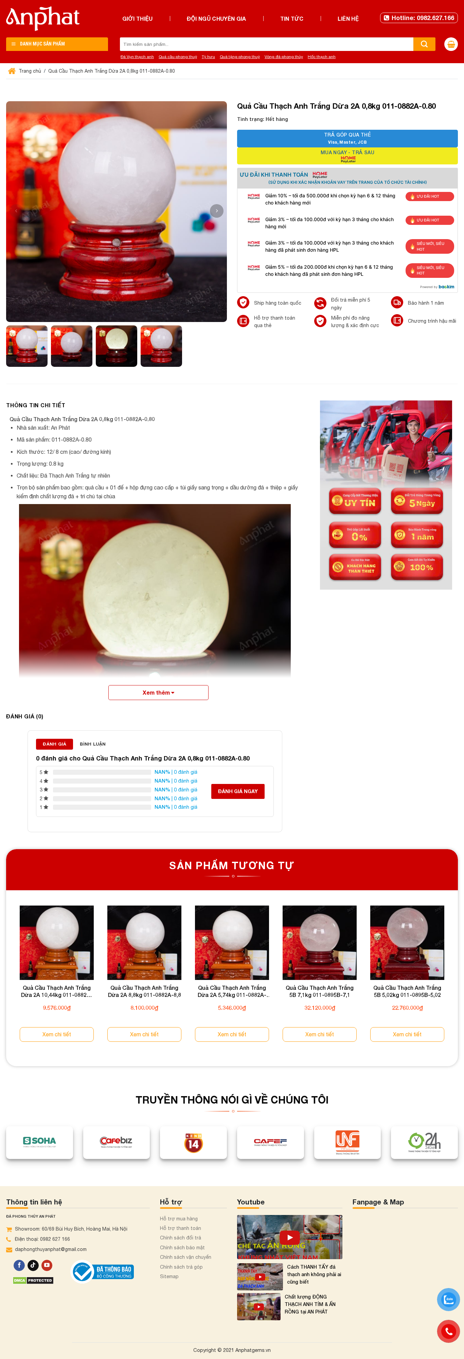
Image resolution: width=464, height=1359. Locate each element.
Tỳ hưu (208, 56)
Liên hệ (348, 18)
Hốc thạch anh (322, 56)
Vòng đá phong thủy (284, 56)
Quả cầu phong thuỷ (178, 56)
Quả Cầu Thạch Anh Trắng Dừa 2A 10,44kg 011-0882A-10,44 (57, 991)
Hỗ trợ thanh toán (180, 1228)
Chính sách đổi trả (180, 1237)
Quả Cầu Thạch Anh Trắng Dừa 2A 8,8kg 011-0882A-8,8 (144, 991)
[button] (217, 211)
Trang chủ (29, 71)
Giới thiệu (137, 18)
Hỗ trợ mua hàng (179, 1218)
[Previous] (6, 980)
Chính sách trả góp (181, 1267)
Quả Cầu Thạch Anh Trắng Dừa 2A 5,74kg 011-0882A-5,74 (232, 991)
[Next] (457, 980)
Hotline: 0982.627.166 (423, 17)
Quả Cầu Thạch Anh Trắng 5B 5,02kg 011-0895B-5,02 (407, 991)
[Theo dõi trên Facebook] (19, 1265)
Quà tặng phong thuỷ (240, 56)
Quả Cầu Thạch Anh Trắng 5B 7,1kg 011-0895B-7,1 (320, 991)
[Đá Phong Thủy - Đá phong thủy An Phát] (42, 18)
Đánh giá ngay (238, 791)
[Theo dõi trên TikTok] (33, 1265)
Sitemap (169, 1276)
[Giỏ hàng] (451, 44)
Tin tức (292, 18)
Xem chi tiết (56, 1034)
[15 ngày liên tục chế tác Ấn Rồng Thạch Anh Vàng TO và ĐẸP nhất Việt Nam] (289, 1237)
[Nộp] (424, 44)
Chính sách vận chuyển (185, 1257)
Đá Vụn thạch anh (137, 56)
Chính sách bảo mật (182, 1247)
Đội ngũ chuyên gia (216, 18)
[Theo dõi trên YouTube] (47, 1265)
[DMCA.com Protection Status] (33, 1280)
